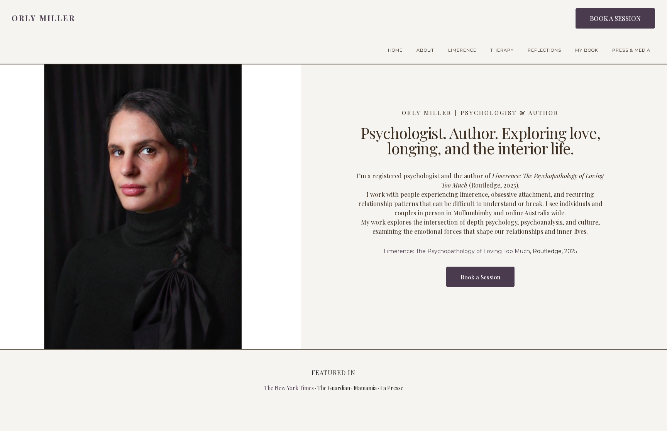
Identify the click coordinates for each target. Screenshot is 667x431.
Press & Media (631, 50)
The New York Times (289, 388)
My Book (586, 50)
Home (395, 50)
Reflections (544, 50)
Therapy (502, 50)
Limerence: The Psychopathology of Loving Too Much (457, 251)
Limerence (462, 50)
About (425, 50)
